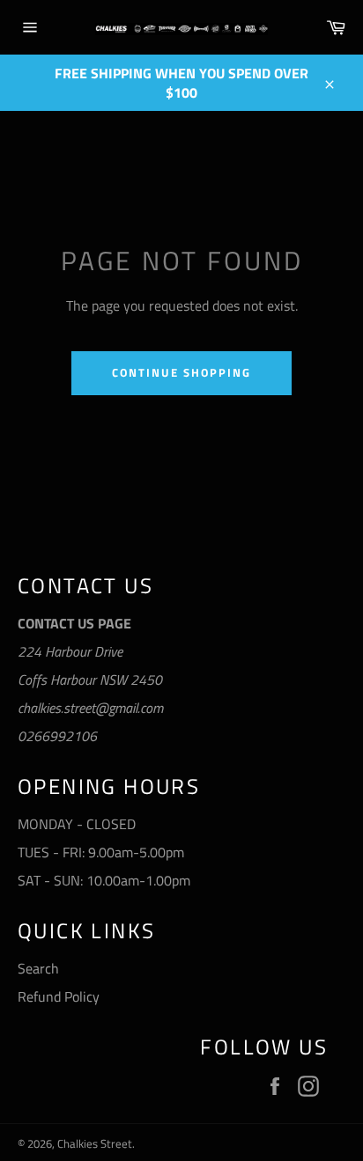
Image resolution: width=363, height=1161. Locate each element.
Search (38, 968)
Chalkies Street (94, 1143)
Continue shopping (181, 372)
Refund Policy (59, 996)
